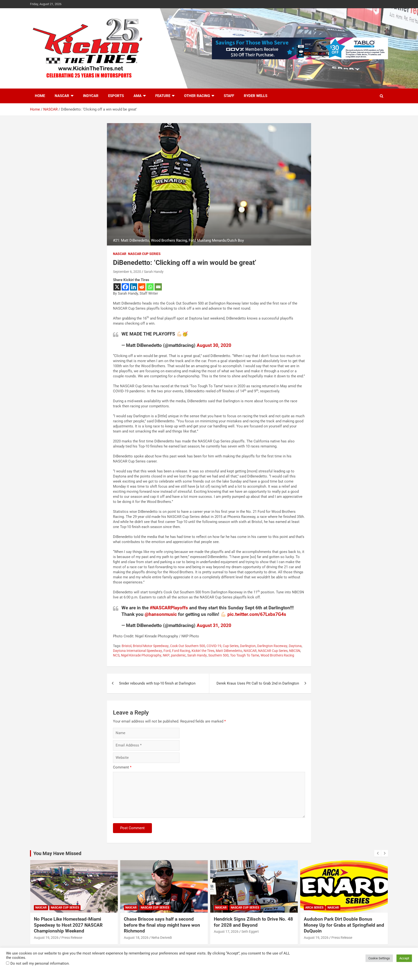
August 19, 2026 (226, 937)
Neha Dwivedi (71, 937)
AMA (138, 96)
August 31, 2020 (214, 625)
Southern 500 (218, 655)
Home (40, 96)
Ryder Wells (255, 96)
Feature (162, 96)
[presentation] (377, 853)
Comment (122, 767)
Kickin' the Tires (203, 651)
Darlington (248, 646)
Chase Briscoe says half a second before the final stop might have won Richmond (72, 925)
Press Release (251, 937)
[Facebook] (125, 287)
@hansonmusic (161, 614)
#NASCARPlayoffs (169, 608)
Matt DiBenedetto (229, 651)
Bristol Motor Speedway (151, 646)
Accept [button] (404, 958)
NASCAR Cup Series (144, 254)
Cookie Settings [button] (379, 958)
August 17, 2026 (136, 931)
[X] (117, 287)
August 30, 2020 (214, 345)
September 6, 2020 (127, 272)
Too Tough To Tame (244, 655)
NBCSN (294, 651)
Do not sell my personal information (39, 963)
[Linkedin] (133, 287)
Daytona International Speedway (137, 651)
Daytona (295, 646)
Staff (229, 96)
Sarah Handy (154, 272)
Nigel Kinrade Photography (141, 655)
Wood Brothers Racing (277, 655)
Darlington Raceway (272, 646)
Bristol (126, 646)
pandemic (178, 655)
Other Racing (197, 96)
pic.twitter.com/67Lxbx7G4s (256, 614)
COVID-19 (214, 646)
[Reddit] (141, 287)
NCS (116, 655)
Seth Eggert (160, 931)
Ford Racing (181, 651)
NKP (166, 655)
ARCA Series (224, 907)
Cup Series (231, 646)
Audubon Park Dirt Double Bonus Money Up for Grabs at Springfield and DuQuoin (254, 925)
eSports (116, 96)
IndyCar (90, 96)
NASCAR (62, 96)
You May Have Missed (57, 853)
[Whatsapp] (150, 287)
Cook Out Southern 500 (187, 646)
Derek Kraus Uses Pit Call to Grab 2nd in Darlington (257, 683)
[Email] (158, 287)
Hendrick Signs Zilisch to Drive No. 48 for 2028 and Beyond (163, 922)
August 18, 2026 (46, 937)
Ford (167, 651)
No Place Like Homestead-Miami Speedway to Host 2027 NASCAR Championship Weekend (338, 925)
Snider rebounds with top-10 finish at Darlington (157, 683)
